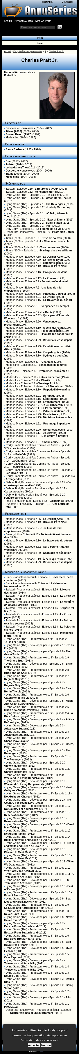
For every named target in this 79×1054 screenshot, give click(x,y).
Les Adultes (19, 448)
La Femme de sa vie (48, 228)
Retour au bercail (49, 377)
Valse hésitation (53, 411)
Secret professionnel (54, 281)
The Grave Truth (14, 660)
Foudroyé (17, 466)
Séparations (50, 398)
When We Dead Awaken (19, 870)
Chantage (47, 361)
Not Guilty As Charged (18, 796)
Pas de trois (50, 414)
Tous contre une (50, 247)
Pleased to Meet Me (16, 852)
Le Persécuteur (51, 408)
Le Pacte (46, 312)
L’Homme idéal (52, 262)
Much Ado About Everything (21, 710)
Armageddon (14, 479)
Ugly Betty (12, 228)
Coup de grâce (52, 352)
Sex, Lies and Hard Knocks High (37, 900)
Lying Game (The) (17, 167)
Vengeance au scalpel (55, 306)
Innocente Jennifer (54, 293)
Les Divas (12, 473)
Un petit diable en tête (56, 389)
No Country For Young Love (21, 809)
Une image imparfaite (56, 423)
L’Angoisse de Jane (55, 272)
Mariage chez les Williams (56, 250)
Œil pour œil (57, 500)
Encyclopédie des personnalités (27, 51)
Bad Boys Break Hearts (19, 938)
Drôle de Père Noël (54, 266)
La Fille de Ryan (53, 259)
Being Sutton (54, 222)
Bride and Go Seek (15, 673)
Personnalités (23, 21)
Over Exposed (13, 957)
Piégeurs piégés (51, 330)
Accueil (7, 51)
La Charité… (45, 380)
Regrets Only (12, 679)
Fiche (39, 37)
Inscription (47, 1)
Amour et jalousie (54, 429)
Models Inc (12, 137)
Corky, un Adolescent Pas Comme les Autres (32, 445)
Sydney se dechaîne (55, 355)
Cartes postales (14, 491)
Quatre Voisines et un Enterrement (31, 1012)
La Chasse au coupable (54, 241)
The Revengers (55, 204)
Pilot (48, 225)
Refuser (46, 1045)
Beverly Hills (13, 534)
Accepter (34, 1045)
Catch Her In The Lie (58, 198)
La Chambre (19, 460)
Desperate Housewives (20, 128)
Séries (8, 21)
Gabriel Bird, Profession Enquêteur (26, 482)
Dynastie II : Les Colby (19, 503)
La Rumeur (50, 278)
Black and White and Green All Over (26, 839)
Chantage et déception (57, 552)
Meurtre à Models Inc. (50, 386)
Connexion (67, 1)
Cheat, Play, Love (15, 741)
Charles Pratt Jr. (56, 51)
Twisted (10, 164)
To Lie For (53, 194)
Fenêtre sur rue (13, 497)
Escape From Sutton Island (21, 926)
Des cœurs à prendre (54, 435)
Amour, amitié (50, 442)
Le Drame (49, 296)
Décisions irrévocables (57, 417)
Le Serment (50, 432)
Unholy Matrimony (58, 207)
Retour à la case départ (57, 340)
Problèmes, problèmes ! (54, 371)
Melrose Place (14, 256)
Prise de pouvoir (52, 238)
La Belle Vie (19, 454)
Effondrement (51, 401)
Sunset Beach (14, 134)
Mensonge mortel (46, 191)
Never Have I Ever (15, 914)
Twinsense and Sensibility (20, 963)
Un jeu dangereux (52, 405)
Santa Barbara (15, 149)
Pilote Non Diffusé (63, 232)
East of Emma (56, 219)
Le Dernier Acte (53, 256)
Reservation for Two (16, 815)
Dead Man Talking (15, 833)
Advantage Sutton (15, 728)
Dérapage (49, 395)
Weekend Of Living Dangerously (24, 778)
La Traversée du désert (57, 300)
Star (8, 161)
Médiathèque (43, 21)
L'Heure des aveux (46, 188)
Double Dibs (11, 975)
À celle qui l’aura (53, 327)
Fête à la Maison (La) (18, 500)
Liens (39, 43)
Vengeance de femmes (53, 364)
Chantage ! (44, 383)
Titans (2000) (14, 131)
